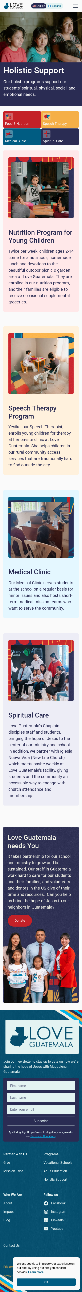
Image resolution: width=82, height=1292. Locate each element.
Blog (6, 1220)
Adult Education (55, 1171)
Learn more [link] (36, 1272)
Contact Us (11, 1246)
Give (6, 1163)
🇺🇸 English (38, 5)
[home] (13, 5)
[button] (74, 6)
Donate (20, 921)
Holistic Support (55, 1180)
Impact (8, 1212)
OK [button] (46, 1282)
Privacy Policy (12, 1266)
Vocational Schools (58, 1163)
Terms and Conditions (43, 1136)
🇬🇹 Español (54, 5)
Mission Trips (13, 1171)
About (7, 1203)
